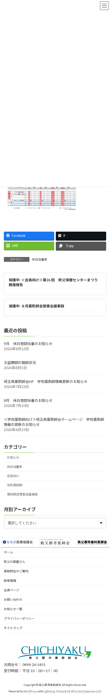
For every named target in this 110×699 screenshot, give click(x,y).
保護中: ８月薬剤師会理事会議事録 (36, 306)
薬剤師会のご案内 (16, 571)
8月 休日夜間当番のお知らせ (28, 400)
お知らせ (13, 457)
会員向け (13, 476)
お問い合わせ (13, 599)
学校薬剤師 (14, 485)
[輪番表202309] (42, 218)
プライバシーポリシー (19, 618)
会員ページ (11, 590)
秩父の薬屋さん (14, 562)
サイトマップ (13, 628)
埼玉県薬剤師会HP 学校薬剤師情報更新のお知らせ (45, 381)
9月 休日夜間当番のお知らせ (28, 343)
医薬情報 (10, 581)
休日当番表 (39, 259)
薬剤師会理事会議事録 (22, 495)
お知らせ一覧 (13, 609)
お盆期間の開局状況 (20, 362)
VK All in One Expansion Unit (84, 691)
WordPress (30, 691)
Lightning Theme (53, 691)
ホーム (8, 552)
